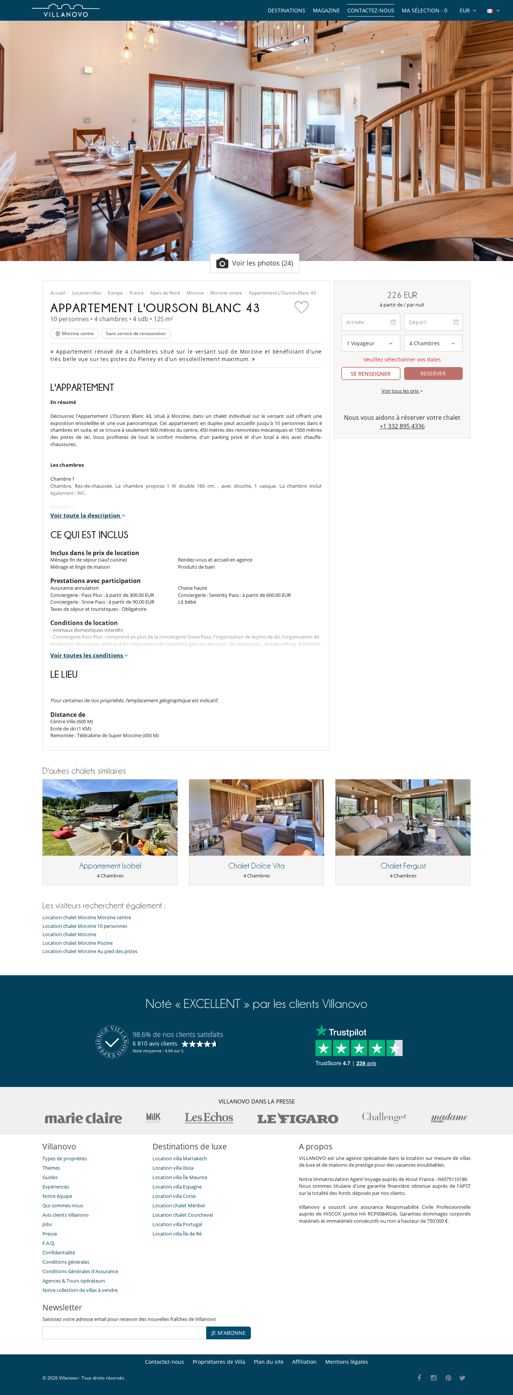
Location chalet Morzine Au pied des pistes (89, 951)
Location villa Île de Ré (177, 1233)
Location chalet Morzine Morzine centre (86, 917)
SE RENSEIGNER (371, 373)
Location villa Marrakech (179, 1158)
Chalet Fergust (403, 866)
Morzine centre (226, 293)
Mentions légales (346, 1361)
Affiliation (304, 1361)
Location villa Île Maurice (179, 1177)
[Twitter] (463, 1378)
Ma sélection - (424, 10)
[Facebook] (419, 1378)
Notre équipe (57, 1196)
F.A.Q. (48, 1243)
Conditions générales (65, 1261)
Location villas (86, 293)
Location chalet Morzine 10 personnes (84, 926)
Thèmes (51, 1167)
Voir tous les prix (401, 390)
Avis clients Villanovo (65, 1214)
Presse (49, 1233)
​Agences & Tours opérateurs (73, 1280)
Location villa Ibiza (172, 1167)
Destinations (286, 10)
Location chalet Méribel (178, 1205)
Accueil (57, 293)
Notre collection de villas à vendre (80, 1290)
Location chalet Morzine (69, 934)
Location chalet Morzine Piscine (77, 943)
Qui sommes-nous (62, 1205)
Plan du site (269, 1361)
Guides (50, 1177)
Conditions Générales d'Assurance (80, 1271)
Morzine (195, 293)
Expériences (55, 1186)
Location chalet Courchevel (182, 1214)
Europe (115, 293)
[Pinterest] (448, 1378)
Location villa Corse (174, 1196)
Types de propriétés (64, 1158)
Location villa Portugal (177, 1224)
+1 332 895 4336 (402, 426)
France (137, 293)
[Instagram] (434, 1378)
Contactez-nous (370, 10)
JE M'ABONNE (228, 1332)
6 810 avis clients (155, 1043)
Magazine (326, 10)
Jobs (47, 1224)
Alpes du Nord (165, 293)
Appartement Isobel (110, 866)
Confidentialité (58, 1252)
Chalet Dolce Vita (256, 866)
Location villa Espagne (177, 1186)
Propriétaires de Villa (219, 1361)
